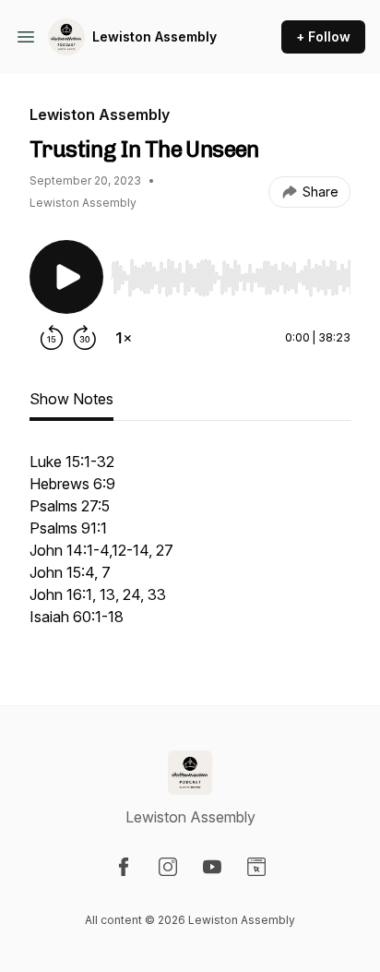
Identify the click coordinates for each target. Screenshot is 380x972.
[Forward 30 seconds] (85, 338)
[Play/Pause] (66, 277)
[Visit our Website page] (256, 867)
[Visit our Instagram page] (168, 867)
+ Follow (323, 36)
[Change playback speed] (123, 338)
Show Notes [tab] (71, 399)
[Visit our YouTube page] (212, 867)
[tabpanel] (190, 548)
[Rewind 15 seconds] (52, 338)
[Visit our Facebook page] (123, 867)
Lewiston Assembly (154, 36)
